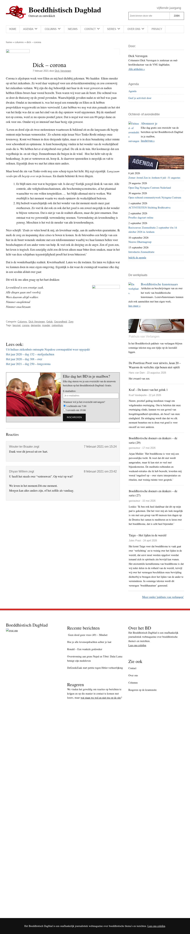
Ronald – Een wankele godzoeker (84, 649)
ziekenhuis (57, 325)
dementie (36, 325)
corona (25, 325)
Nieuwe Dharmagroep (139, 242)
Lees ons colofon (137, 645)
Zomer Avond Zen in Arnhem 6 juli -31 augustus (154, 177)
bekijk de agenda (137, 257)
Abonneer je (149, 123)
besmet (17, 325)
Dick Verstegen (37, 321)
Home (9, 42)
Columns (19, 42)
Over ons (133, 675)
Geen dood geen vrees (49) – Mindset (87, 635)
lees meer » (134, 305)
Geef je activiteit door (139, 98)
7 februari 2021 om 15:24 (100, 446)
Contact (132, 668)
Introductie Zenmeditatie (141, 252)
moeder (46, 325)
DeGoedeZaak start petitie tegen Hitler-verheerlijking (95, 667)
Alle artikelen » (136, 69)
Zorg (70, 321)
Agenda (132, 91)
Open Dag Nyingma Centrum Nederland (149, 187)
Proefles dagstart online (140, 217)
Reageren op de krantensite (142, 690)
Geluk (49, 321)
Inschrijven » (148, 140)
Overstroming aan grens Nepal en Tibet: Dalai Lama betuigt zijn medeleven (94, 658)
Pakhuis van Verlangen (144, 336)
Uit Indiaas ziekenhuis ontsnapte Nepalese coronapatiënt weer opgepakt (48, 349)
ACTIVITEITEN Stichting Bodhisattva (149, 207)
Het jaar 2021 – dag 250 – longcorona (28, 364)
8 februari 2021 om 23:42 (100, 471)
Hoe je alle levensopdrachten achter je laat (89, 642)
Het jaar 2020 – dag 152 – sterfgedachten (30, 354)
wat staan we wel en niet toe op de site (101, 697)
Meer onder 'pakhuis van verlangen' (163, 597)
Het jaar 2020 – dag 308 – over (24, 359)
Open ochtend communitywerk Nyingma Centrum (154, 197)
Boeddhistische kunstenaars (159, 284)
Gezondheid (60, 321)
